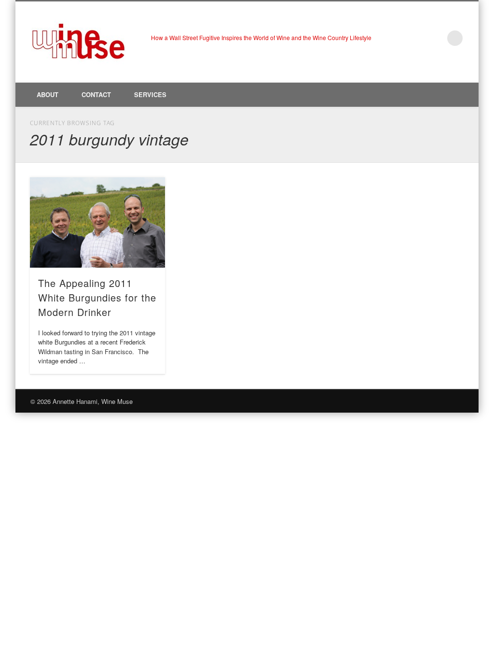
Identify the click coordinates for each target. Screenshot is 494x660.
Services (150, 94)
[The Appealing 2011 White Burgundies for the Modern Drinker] (97, 222)
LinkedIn (435, 38)
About (47, 94)
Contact (96, 94)
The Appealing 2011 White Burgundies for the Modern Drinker (97, 297)
